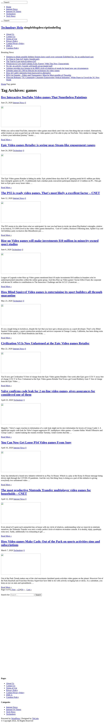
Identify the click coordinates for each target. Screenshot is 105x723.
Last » (29, 590)
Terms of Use (11, 39)
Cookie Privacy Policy (15, 43)
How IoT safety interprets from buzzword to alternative (28, 73)
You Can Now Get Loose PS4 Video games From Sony (36, 442)
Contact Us (10, 36)
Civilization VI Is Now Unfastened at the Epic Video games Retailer (45, 343)
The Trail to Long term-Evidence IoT (21, 61)
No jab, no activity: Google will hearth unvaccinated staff (29, 66)
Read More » (6, 140)
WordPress (15, 718)
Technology (11, 14)
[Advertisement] (52, 635)
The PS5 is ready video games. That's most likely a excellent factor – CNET (50, 193)
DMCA (9, 46)
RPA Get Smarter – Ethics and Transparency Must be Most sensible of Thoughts (38, 75)
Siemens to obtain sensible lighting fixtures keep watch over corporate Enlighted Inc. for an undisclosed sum (49, 57)
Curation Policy (12, 48)
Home (8, 7)
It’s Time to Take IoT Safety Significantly (23, 59)
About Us (10, 34)
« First (12, 590)
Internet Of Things (13, 11)
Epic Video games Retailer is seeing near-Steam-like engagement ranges (48, 145)
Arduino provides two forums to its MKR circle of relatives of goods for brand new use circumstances (47, 68)
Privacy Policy (12, 41)
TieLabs (35, 718)
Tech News (10, 16)
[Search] (2, 21)
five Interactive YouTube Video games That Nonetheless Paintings (44, 97)
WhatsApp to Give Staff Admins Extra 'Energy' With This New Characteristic (37, 64)
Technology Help (12, 27)
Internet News (12, 9)
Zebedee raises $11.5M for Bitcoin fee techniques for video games (33, 70)
